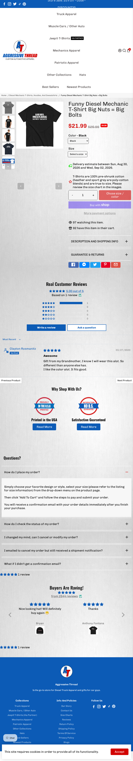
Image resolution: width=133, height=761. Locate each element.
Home (3, 95)
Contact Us (66, 710)
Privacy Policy (66, 737)
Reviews (66, 719)
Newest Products (79, 87)
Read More (44, 427)
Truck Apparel (66, 14)
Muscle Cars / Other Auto (66, 26)
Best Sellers (50, 87)
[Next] (8, 166)
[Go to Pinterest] (24, 4)
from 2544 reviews (64, 596)
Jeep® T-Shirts (66, 38)
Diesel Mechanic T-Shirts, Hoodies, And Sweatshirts (33, 95)
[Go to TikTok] (19, 4)
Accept (119, 752)
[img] (52, 350)
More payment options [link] (100, 213)
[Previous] (8, 105)
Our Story (66, 706)
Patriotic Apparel (66, 62)
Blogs (66, 742)
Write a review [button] (46, 327)
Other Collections (59, 75)
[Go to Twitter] (15, 4)
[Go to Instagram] (9, 4)
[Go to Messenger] (84, 265)
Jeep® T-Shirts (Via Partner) (22, 715)
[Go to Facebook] (4, 4)
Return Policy (66, 724)
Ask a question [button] (87, 327)
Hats (82, 75)
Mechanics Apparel (66, 50)
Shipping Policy (66, 728)
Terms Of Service (66, 733)
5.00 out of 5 (75, 291)
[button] (48, 303)
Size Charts (66, 715)
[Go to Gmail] (116, 265)
